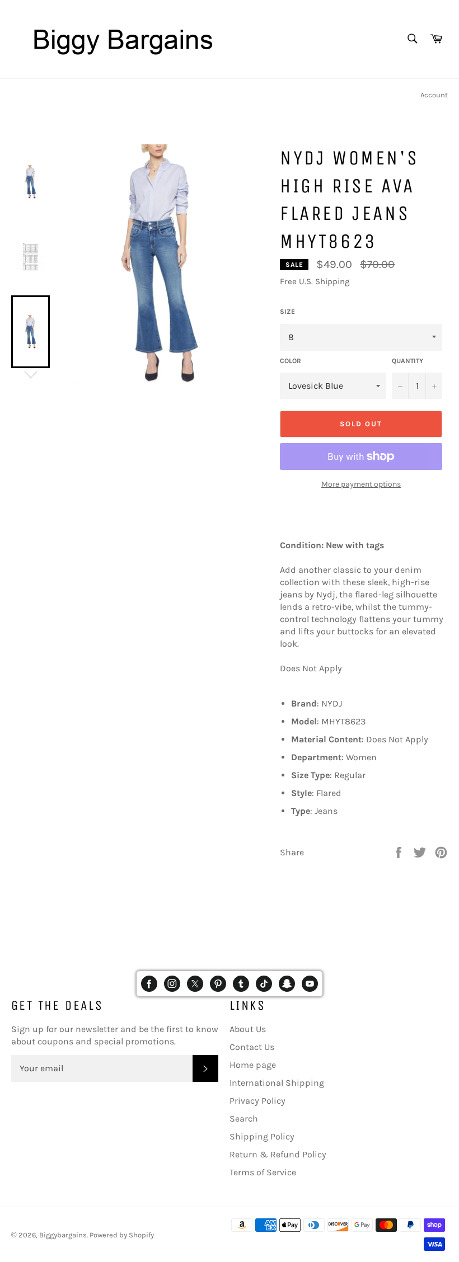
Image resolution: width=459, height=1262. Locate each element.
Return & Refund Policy (278, 1154)
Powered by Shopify (122, 1235)
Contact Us (252, 1047)
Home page (253, 1064)
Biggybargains (63, 1235)
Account (434, 95)
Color (290, 361)
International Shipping (277, 1082)
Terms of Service (263, 1172)
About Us (248, 1029)
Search (244, 1118)
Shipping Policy (262, 1136)
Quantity (407, 361)
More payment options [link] (361, 484)
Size (287, 312)
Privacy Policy (257, 1100)
